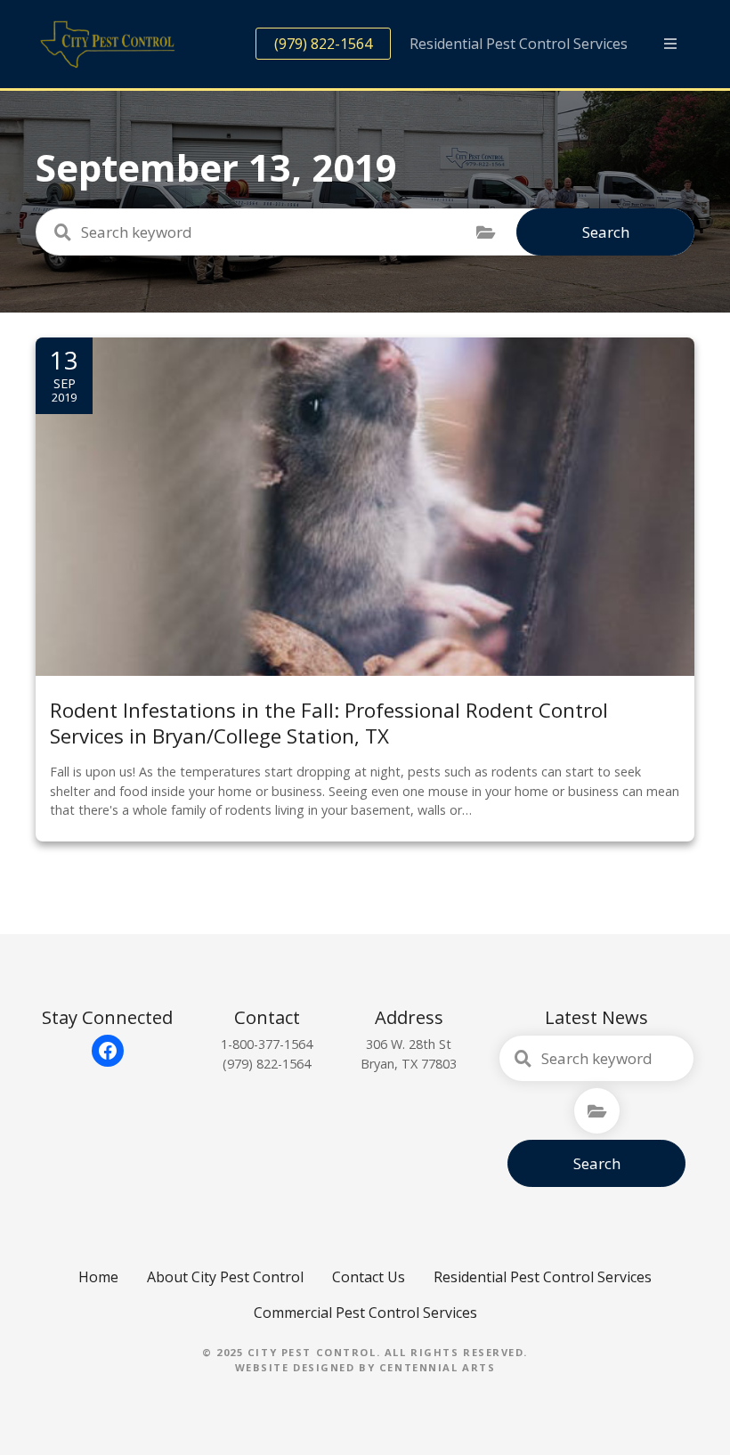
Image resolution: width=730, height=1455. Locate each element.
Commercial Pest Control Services (365, 1312)
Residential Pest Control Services (519, 43)
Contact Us (368, 1277)
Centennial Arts (437, 1367)
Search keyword (62, 232)
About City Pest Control (225, 1277)
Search (605, 232)
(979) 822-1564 (323, 43)
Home (98, 1277)
